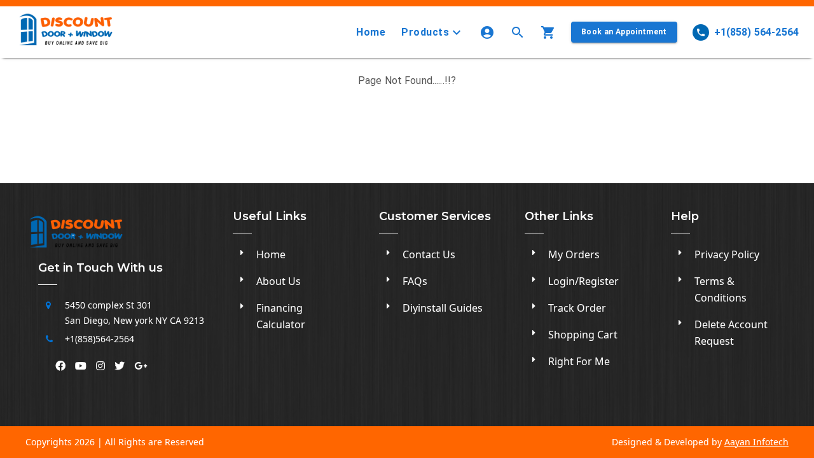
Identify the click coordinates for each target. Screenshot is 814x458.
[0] (550, 32)
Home (370, 32)
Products (425, 32)
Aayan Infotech (756, 442)
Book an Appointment (624, 31)
